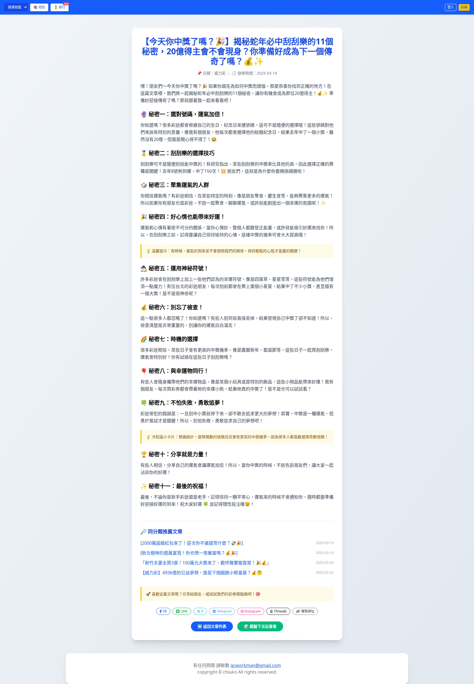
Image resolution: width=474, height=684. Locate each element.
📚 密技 (39, 7)
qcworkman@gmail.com (255, 665)
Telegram (224, 611)
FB (165, 611)
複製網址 (307, 611)
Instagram (253, 611)
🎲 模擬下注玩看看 (260, 626)
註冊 (464, 7)
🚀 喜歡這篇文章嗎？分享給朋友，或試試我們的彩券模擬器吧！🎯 (203, 594)
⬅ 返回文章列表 (212, 626)
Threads (280, 611)
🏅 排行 (61, 7)
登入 (450, 7)
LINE (184, 611)
